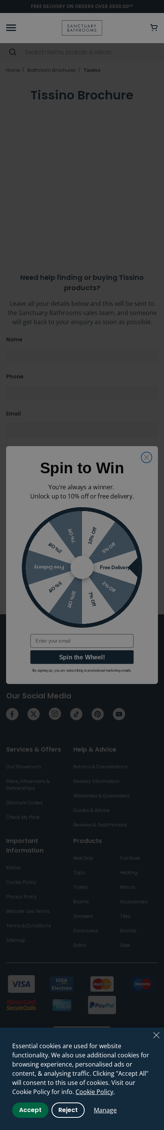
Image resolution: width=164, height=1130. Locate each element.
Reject (68, 1110)
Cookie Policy (94, 1092)
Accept (30, 1110)
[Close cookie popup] (156, 1035)
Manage (105, 1110)
